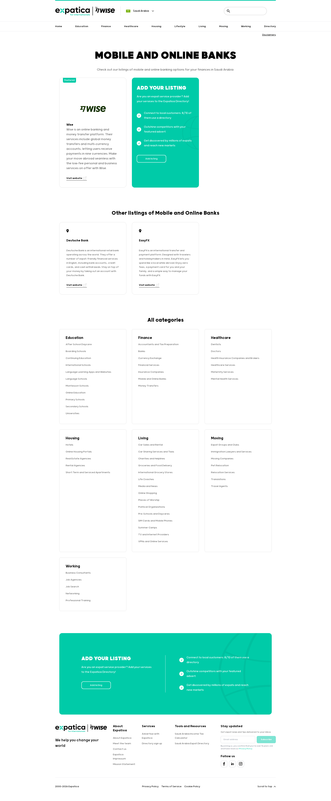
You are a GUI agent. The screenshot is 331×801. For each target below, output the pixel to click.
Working (246, 26)
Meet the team (122, 743)
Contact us (119, 749)
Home (58, 26)
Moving (223, 26)
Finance (106, 26)
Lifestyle (179, 26)
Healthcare (131, 26)
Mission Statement (124, 764)
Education (81, 26)
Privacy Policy (245, 749)
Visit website (74, 178)
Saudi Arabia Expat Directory (192, 743)
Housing (156, 26)
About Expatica (122, 738)
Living (202, 26)
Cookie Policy (192, 786)
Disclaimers (269, 34)
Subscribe (266, 739)
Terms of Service (171, 786)
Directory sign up (152, 743)
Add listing (151, 158)
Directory (270, 26)
